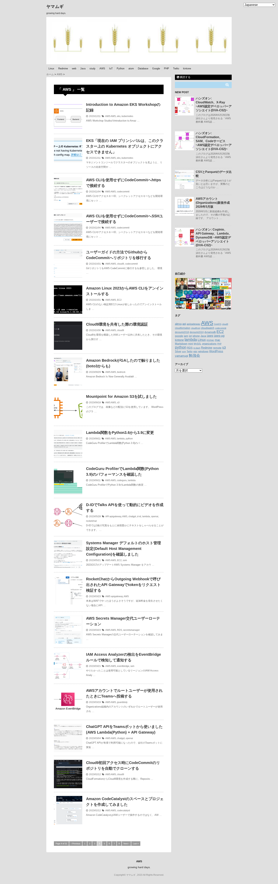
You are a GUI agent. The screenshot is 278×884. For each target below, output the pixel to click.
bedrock (121, 372)
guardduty (122, 702)
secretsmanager (131, 630)
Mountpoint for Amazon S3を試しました (121, 396)
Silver (178, 351)
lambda (121, 438)
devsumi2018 (182, 332)
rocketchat (91, 521)
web (74, 68)
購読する (184, 77)
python (129, 438)
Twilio (176, 68)
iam (132, 666)
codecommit (123, 191)
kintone (187, 68)
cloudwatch (207, 327)
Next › (126, 843)
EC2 (119, 300)
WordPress (216, 351)
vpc (195, 351)
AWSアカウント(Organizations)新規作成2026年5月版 (213, 202)
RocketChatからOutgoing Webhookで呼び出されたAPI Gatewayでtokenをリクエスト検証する (123, 584)
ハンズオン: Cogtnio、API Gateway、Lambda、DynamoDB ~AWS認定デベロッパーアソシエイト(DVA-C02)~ (214, 237)
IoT (111, 68)
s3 (118, 402)
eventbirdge (123, 666)
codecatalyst (123, 810)
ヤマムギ (55, 6)
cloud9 (120, 263)
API (107, 516)
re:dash (196, 348)
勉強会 (194, 355)
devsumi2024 (197, 332)
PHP (166, 68)
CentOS (217, 324)
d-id (139, 516)
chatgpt (132, 516)
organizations (209, 343)
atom (131, 68)
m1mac (210, 340)
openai (154, 516)
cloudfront (195, 328)
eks (118, 116)
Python (120, 68)
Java (82, 68)
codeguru (122, 480)
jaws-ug (219, 335)
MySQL (197, 343)
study (92, 68)
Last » (136, 843)
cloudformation (182, 328)
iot (190, 335)
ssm (125, 560)
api (184, 323)
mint (190, 343)
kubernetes (127, 116)
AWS (102, 68)
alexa (178, 323)
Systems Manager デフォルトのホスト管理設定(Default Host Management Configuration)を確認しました (123, 548)
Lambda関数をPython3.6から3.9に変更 (120, 432)
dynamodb (210, 332)
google (179, 335)
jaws (210, 335)
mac (217, 339)
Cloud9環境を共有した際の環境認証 (117, 324)
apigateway (115, 516)
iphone (196, 335)
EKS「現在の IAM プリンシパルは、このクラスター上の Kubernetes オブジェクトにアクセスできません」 (124, 146)
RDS (119, 630)
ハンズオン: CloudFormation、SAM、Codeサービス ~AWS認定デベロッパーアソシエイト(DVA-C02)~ (214, 141)
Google (156, 68)
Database (143, 68)
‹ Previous (75, 843)
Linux (51, 68)
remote (217, 347)
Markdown (181, 343)
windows (203, 351)
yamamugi (181, 355)
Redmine (63, 68)
